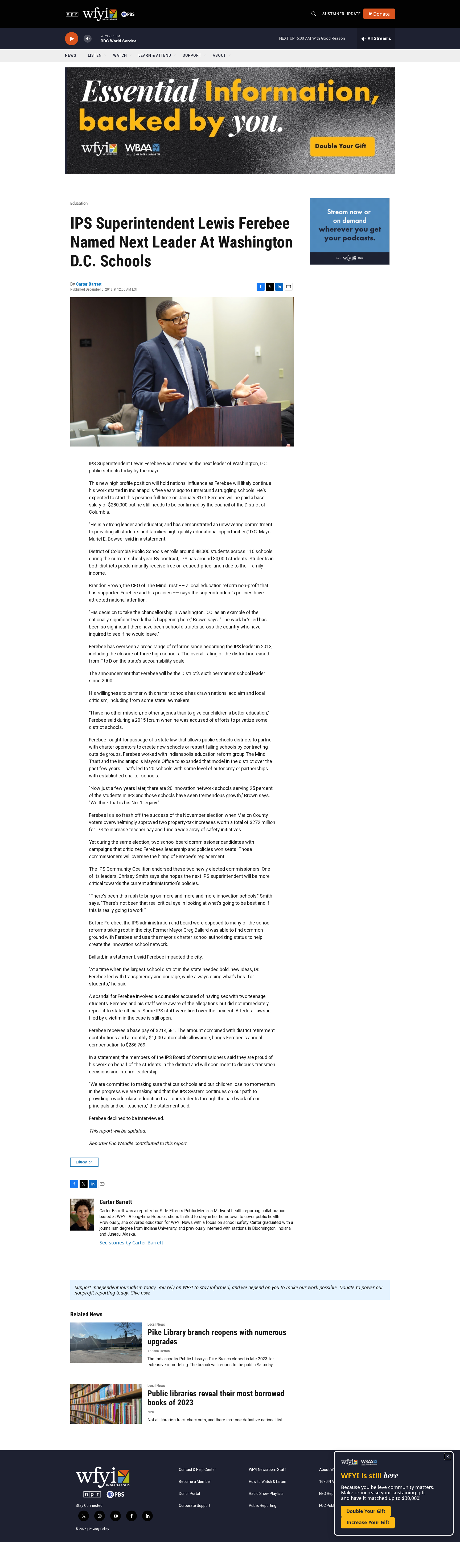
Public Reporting (262, 1506)
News (70, 55)
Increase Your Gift (367, 1522)
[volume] (87, 39)
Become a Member (195, 1482)
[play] (71, 39)
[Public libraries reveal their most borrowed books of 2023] (106, 1404)
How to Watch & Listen (267, 1482)
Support (192, 55)
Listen (95, 55)
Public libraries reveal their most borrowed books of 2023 (215, 1398)
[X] (448, 1456)
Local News (156, 1324)
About (219, 55)
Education (79, 203)
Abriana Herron (158, 1351)
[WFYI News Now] (349, 231)
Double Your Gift (365, 1511)
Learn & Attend (154, 55)
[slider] (96, 38)
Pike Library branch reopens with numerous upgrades (216, 1337)
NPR (150, 1412)
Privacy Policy (99, 1529)
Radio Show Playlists (266, 1494)
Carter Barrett (88, 284)
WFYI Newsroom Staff (267, 1470)
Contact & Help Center (197, 1470)
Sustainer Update (341, 14)
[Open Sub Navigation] (80, 55)
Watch (120, 55)
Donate (381, 14)
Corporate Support (194, 1506)
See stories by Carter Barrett (131, 1242)
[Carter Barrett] (82, 1215)
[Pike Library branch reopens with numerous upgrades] (106, 1342)
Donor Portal (189, 1494)
